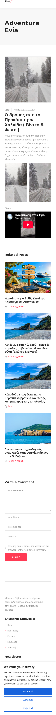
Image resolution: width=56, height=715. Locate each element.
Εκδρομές (12, 641)
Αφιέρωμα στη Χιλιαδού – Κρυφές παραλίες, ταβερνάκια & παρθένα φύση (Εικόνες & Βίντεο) (27, 348)
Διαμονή (11, 647)
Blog (7, 109)
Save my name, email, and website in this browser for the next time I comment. (28, 547)
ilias (10, 406)
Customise (28, 699)
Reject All (28, 708)
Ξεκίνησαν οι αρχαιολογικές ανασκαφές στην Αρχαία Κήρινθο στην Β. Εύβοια (26, 453)
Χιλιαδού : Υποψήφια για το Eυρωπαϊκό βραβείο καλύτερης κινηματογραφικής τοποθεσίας (25, 398)
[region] (28, 688)
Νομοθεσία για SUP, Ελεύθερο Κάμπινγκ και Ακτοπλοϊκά (25, 300)
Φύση (10, 625)
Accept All (28, 691)
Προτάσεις (12, 630)
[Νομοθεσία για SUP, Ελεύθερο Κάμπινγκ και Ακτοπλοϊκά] (28, 277)
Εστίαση (11, 636)
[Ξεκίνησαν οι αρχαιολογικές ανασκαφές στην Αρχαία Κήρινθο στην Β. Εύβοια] (28, 428)
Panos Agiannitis (16, 306)
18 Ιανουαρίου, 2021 (24, 109)
